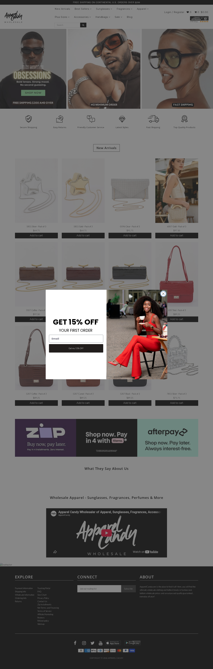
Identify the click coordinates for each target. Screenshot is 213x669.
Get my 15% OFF (76, 348)
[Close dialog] (163, 293)
